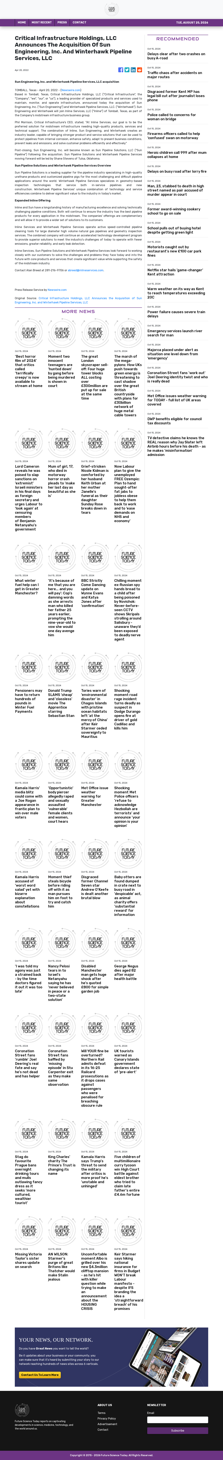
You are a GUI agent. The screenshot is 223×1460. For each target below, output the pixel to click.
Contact (103, 1429)
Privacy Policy (107, 1418)
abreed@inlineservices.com (85, 270)
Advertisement (107, 1424)
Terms (101, 1413)
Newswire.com (70, 90)
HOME (22, 22)
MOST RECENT (42, 22)
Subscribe (177, 1430)
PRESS (62, 22)
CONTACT (79, 22)
